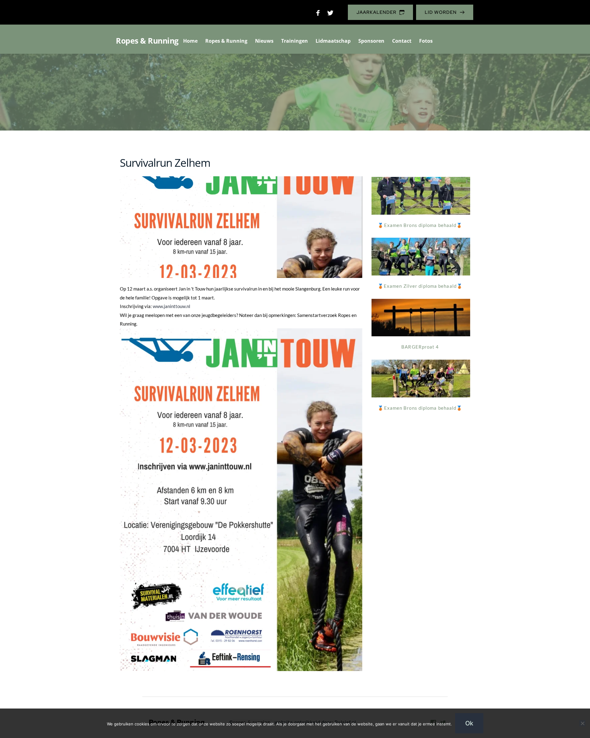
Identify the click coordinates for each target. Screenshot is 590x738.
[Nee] (582, 723)
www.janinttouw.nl (171, 306)
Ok (469, 723)
